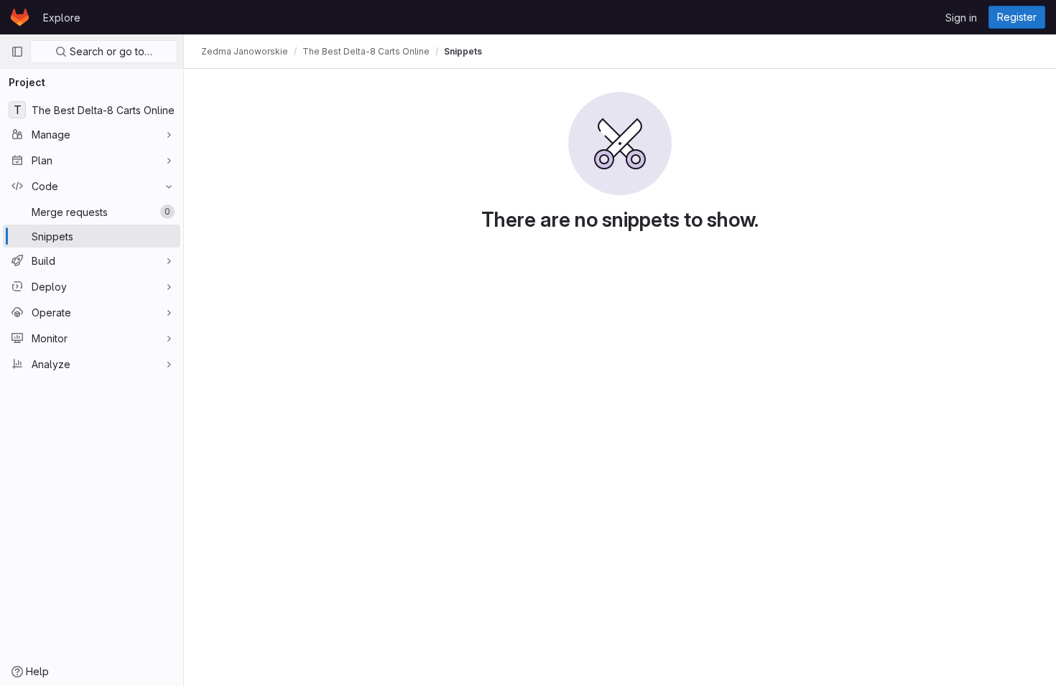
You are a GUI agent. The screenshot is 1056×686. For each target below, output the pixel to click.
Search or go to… (109, 51)
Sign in (961, 17)
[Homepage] (20, 17)
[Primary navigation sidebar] (17, 51)
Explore (61, 17)
